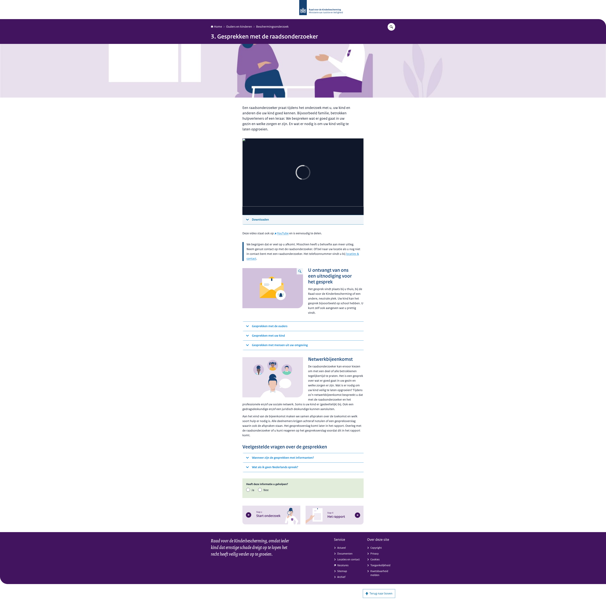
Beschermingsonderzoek (272, 27)
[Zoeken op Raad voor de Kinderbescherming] (391, 27)
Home (218, 27)
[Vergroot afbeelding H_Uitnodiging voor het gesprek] (300, 271)
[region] (303, 176)
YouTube (283, 233)
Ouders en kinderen (239, 27)
